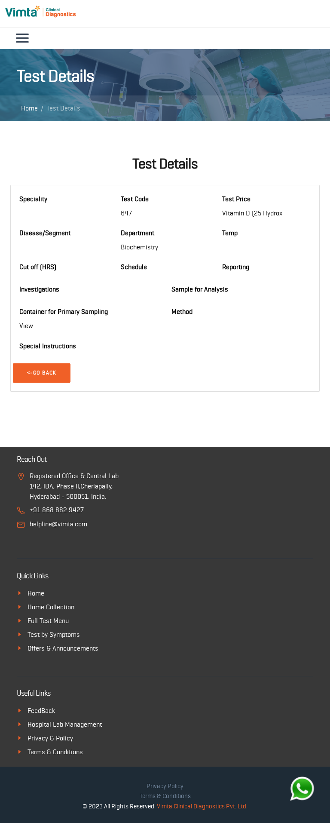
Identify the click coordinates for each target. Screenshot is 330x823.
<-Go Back (41, 373)
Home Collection (51, 607)
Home (29, 108)
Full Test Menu (48, 620)
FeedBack (41, 710)
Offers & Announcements (63, 648)
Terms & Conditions (55, 752)
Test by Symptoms (54, 634)
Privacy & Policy (50, 738)
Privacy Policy (165, 786)
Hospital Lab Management (65, 724)
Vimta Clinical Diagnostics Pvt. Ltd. (202, 806)
